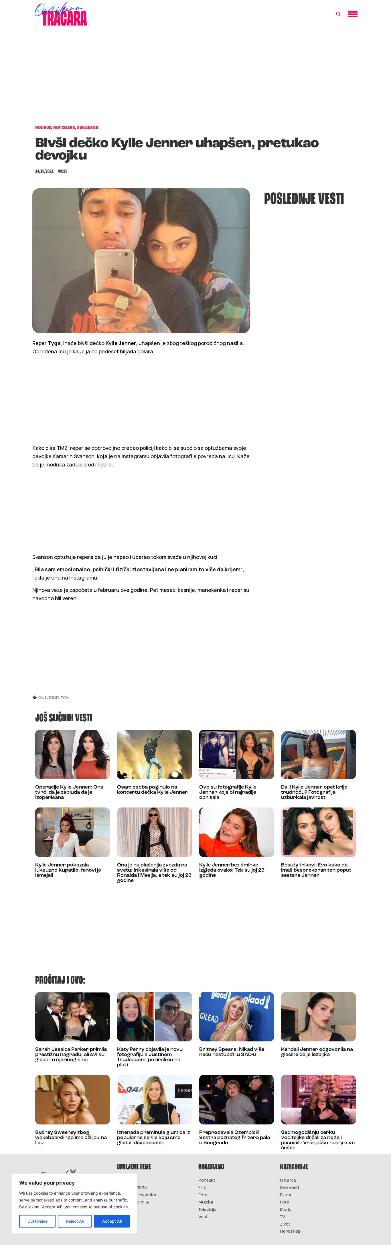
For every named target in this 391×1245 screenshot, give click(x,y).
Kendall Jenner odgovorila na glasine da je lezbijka (317, 1052)
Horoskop (290, 1232)
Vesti (203, 1217)
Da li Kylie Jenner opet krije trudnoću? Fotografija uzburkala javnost (314, 792)
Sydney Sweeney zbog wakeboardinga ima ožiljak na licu (71, 1138)
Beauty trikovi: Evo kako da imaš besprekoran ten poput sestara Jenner (316, 870)
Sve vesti (289, 1188)
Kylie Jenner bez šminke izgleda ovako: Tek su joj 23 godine (231, 870)
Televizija (207, 1210)
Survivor (126, 1181)
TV (282, 1217)
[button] (338, 14)
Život (285, 1224)
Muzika (205, 1202)
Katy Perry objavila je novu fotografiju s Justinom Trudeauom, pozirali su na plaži (150, 1057)
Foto (203, 1195)
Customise (37, 1221)
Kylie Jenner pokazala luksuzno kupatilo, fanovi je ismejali (68, 870)
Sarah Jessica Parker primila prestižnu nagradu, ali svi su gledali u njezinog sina (71, 1055)
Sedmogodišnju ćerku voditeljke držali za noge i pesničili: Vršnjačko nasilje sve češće (318, 1140)
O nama (288, 1181)
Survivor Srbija (133, 1202)
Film (202, 1188)
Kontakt (206, 1181)
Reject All (75, 1221)
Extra (285, 1195)
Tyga (65, 697)
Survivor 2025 (132, 1188)
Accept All (112, 1221)
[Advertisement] (195, 78)
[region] (74, 1203)
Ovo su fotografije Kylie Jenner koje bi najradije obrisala (227, 792)
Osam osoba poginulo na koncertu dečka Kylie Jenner (152, 790)
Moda (285, 1210)
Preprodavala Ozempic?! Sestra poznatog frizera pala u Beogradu (234, 1138)
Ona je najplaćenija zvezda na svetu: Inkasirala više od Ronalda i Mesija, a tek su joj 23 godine (154, 873)
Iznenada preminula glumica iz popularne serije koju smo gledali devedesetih (153, 1138)
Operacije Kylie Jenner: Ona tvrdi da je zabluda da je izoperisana (69, 792)
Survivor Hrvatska (136, 1195)
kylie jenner (49, 697)
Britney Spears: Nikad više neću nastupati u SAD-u (231, 1052)
